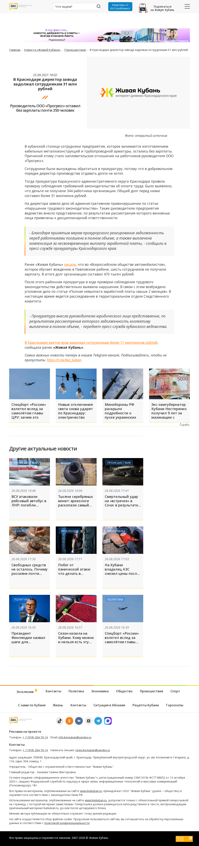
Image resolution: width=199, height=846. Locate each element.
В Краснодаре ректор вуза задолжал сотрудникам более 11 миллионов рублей (91, 342)
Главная (15, 50)
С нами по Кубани (31, 705)
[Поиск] (98, 6)
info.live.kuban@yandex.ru (74, 737)
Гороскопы (174, 705)
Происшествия (75, 50)
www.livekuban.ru (91, 791)
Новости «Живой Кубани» (42, 50)
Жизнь (66, 462)
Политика (22, 599)
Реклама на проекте (25, 731)
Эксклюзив (70, 531)
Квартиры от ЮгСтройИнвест (120, 6)
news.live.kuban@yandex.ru (92, 750)
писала (70, 264)
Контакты (53, 691)
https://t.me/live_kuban (64, 360)
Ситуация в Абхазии (109, 705)
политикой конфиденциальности (67, 823)
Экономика (116, 531)
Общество (124, 691)
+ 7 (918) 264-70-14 (35, 737)
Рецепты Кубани (146, 705)
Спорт (175, 691)
